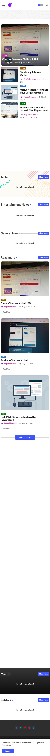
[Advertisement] (25, 146)
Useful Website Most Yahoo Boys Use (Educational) (34, 91)
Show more (43, 257)
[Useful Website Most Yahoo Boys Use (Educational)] (9, 92)
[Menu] (3, 5)
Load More (23, 437)
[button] (40, 5)
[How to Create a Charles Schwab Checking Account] (9, 110)
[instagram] (29, 727)
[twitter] (20, 727)
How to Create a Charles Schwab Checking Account (34, 109)
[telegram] (33, 727)
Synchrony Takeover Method (30, 74)
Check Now (6, 745)
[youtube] (25, 727)
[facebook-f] (16, 727)
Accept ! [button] (8, 751)
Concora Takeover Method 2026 (16, 303)
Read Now (6, 312)
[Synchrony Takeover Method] (9, 74)
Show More (43, 177)
